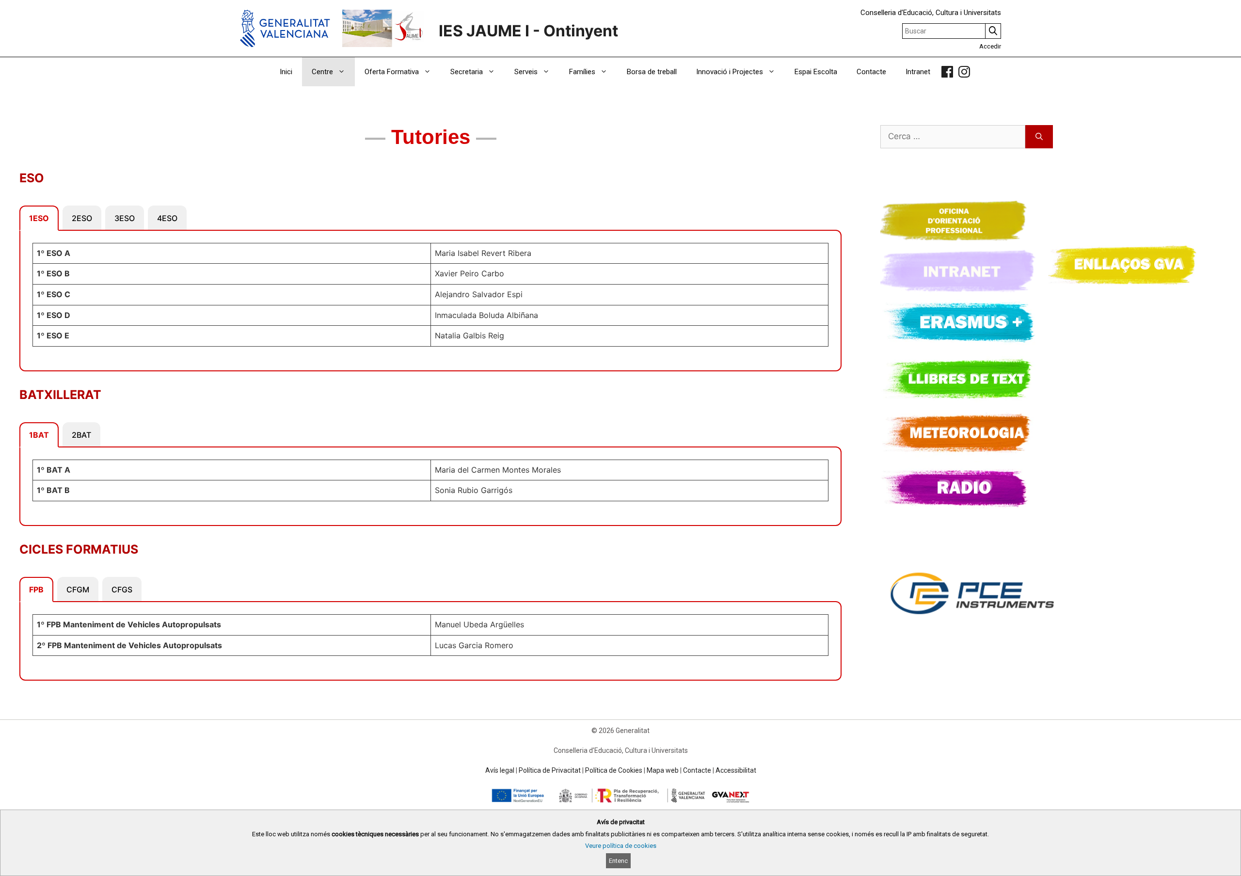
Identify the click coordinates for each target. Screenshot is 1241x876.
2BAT (81, 435)
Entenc (618, 860)
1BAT (39, 435)
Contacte (871, 71)
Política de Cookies (613, 770)
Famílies (582, 71)
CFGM (77, 589)
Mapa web (663, 770)
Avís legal (499, 770)
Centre (322, 71)
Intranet (918, 71)
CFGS (121, 589)
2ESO (82, 218)
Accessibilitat (736, 770)
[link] (947, 71)
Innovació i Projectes (729, 71)
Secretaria (466, 71)
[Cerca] (1039, 136)
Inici (286, 71)
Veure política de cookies (620, 845)
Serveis (526, 71)
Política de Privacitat (550, 770)
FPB (36, 589)
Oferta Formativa (392, 71)
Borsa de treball (652, 71)
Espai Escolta (816, 71)
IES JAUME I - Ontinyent (528, 30)
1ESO (39, 218)
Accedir (990, 46)
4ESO (167, 218)
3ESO (124, 218)
